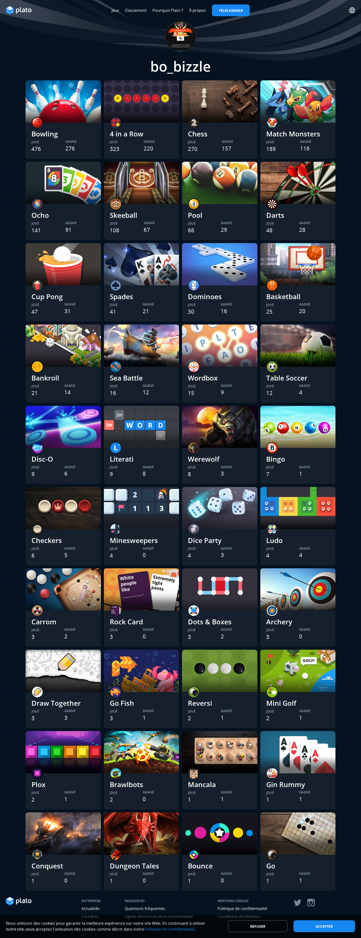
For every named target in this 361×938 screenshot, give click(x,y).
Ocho (40, 215)
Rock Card (126, 621)
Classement (136, 10)
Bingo (275, 459)
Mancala (202, 784)
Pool (195, 215)
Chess (198, 133)
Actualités (91, 908)
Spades (121, 296)
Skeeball (123, 215)
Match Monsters (293, 133)
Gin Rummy (285, 784)
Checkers (46, 540)
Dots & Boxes (210, 621)
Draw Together (56, 703)
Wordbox (203, 377)
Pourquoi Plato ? (168, 10)
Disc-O (42, 459)
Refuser (257, 926)
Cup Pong (47, 296)
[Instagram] (311, 903)
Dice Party (205, 540)
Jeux (115, 10)
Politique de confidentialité (242, 908)
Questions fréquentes (145, 908)
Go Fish (122, 703)
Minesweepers (134, 540)
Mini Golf (281, 703)
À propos (197, 10)
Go (270, 865)
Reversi (200, 703)
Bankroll (45, 377)
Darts (275, 215)
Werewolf (203, 459)
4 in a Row (126, 133)
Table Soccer (286, 377)
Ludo (274, 540)
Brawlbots (126, 784)
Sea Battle (126, 377)
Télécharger (231, 10)
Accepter (324, 926)
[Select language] (352, 10)
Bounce (200, 865)
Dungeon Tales (134, 865)
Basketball (283, 296)
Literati (122, 459)
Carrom (43, 621)
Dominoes (205, 296)
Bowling (44, 133)
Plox (38, 784)
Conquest (47, 865)
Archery (279, 621)
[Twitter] (297, 903)
